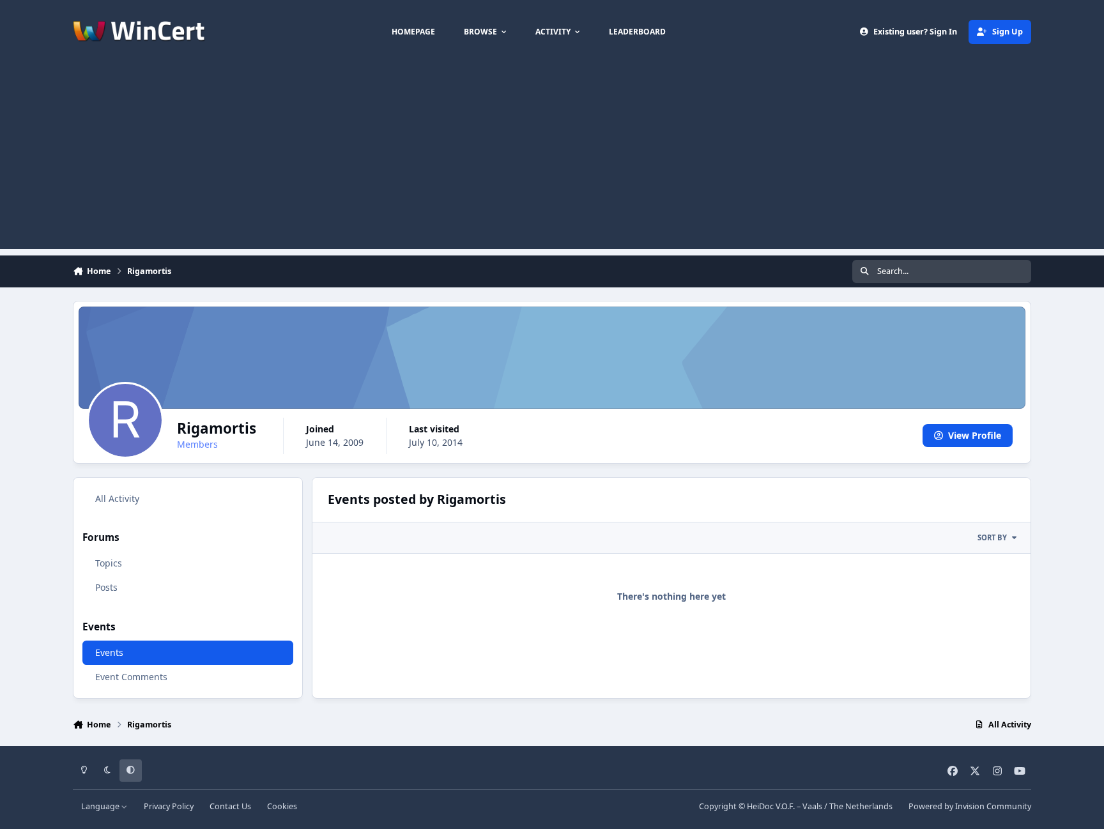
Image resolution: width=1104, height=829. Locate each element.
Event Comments (131, 677)
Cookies (282, 806)
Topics (108, 563)
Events (109, 652)
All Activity (117, 498)
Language (101, 806)
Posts (106, 587)
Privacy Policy (169, 806)
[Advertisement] (552, 159)
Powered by (969, 806)
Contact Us (230, 806)
